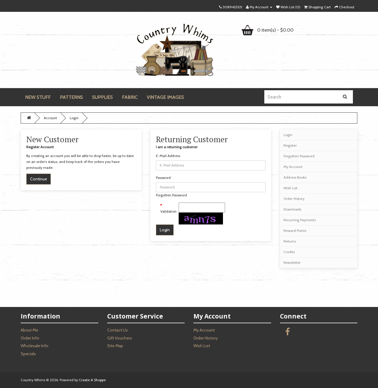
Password (163, 177)
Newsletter (292, 262)
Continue (38, 179)
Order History (294, 198)
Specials (28, 353)
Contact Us (117, 330)
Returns (290, 241)
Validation (167, 211)
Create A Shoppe (92, 380)
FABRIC (130, 97)
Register (290, 145)
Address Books (295, 177)
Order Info (30, 338)
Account (50, 118)
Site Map (115, 345)
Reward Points (295, 230)
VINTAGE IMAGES (165, 97)
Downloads (292, 209)
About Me (29, 330)
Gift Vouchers (119, 338)
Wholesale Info (34, 345)
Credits (289, 252)
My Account (293, 166)
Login (74, 118)
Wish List (290, 188)
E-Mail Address (168, 155)
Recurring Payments (300, 220)
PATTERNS (71, 97)
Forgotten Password (171, 195)
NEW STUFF (38, 97)
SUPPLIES (102, 97)
